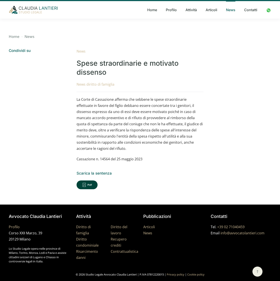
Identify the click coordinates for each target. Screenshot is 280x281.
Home (152, 10)
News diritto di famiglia (95, 84)
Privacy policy (175, 274)
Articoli (211, 10)
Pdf (90, 184)
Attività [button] (191, 10)
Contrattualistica (124, 251)
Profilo (171, 10)
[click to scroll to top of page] (257, 272)
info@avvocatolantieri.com (242, 233)
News (230, 10)
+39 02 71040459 (231, 226)
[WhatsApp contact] (268, 10)
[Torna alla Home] (33, 10)
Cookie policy (196, 274)
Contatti (250, 10)
